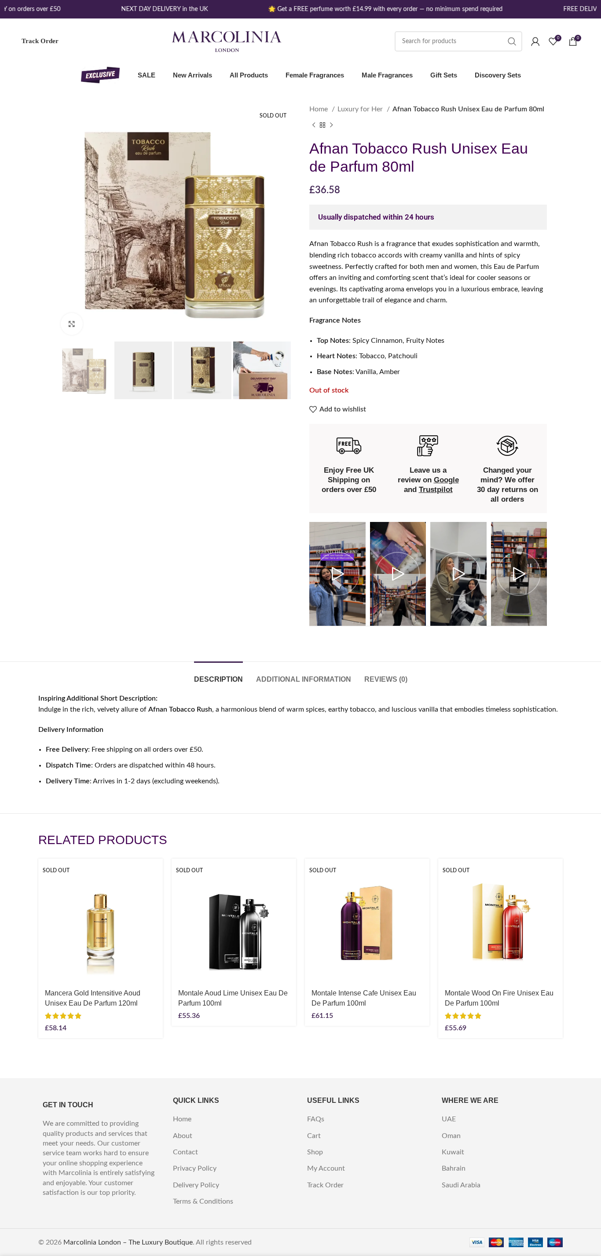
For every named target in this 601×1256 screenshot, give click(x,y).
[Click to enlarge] (72, 324)
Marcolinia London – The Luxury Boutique (128, 1242)
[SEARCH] (512, 41)
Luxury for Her (361, 109)
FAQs (315, 1119)
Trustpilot (436, 489)
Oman (451, 1135)
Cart (314, 1135)
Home (319, 109)
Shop (315, 1152)
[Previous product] (313, 125)
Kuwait (453, 1152)
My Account (326, 1168)
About (182, 1135)
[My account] (535, 41)
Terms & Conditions (203, 1201)
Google (446, 480)
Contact (185, 1152)
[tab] (218, 674)
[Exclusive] (100, 75)
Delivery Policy (196, 1185)
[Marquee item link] (158, 9)
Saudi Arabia (461, 1185)
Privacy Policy (194, 1168)
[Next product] (331, 125)
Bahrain (453, 1168)
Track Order (40, 40)
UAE (449, 1119)
